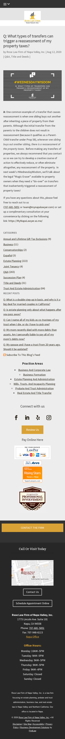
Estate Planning (12, 261)
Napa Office (32, 636)
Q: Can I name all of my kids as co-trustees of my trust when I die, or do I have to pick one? (31, 322)
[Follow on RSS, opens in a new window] (38, 417)
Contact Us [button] (32, 592)
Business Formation (34, 374)
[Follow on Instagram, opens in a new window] (49, 417)
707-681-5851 (12, 207)
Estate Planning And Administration (34, 379)
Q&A (7, 56)
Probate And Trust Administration (34, 388)
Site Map (27, 724)
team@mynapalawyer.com (38, 207)
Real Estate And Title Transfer (34, 393)
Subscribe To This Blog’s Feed (23, 355)
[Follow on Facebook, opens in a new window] (16, 417)
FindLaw (32, 731)
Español (7, 255)
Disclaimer (17, 724)
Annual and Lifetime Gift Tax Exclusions (25, 239)
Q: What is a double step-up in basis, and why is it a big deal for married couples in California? (31, 302)
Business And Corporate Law (34, 370)
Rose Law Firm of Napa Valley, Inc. (25, 52)
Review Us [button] (32, 430)
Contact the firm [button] (32, 527)
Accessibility (38, 724)
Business (8, 244)
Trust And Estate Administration (21, 288)
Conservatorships (13, 250)
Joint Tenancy (11, 266)
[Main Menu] (33, 5)
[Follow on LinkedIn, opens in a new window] (27, 417)
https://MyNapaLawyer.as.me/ (25, 221)
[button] (62, 713)
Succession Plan (12, 277)
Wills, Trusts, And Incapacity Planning (34, 384)
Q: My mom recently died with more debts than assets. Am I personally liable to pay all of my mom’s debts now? (30, 334)
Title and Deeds (20, 56)
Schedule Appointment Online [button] (32, 603)
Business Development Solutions (34, 727)
